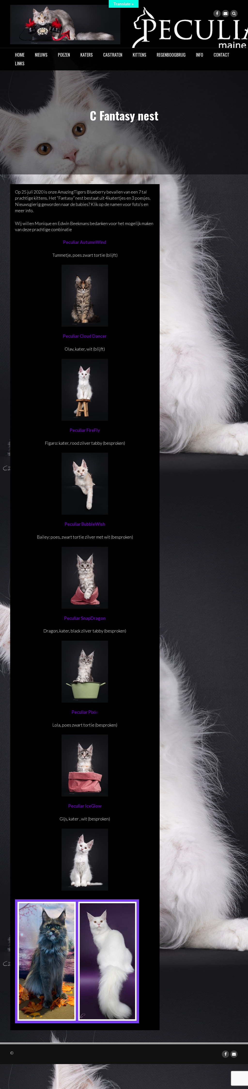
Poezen (64, 55)
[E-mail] (225, 13)
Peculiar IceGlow (84, 806)
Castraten (112, 55)
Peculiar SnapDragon (85, 618)
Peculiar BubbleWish (85, 524)
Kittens (139, 55)
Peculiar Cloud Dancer (85, 336)
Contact (221, 55)
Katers (86, 55)
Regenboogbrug (171, 55)
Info (199, 55)
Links (19, 63)
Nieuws (41, 55)
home (19, 55)
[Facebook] (217, 13)
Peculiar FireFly (85, 430)
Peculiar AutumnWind (84, 242)
